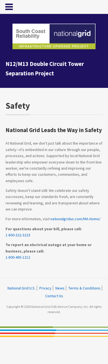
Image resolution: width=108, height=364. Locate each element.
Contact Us (54, 295)
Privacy (45, 288)
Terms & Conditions (84, 288)
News (60, 288)
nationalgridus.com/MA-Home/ (75, 218)
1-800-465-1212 (18, 257)
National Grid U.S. (21, 288)
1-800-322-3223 (18, 234)
